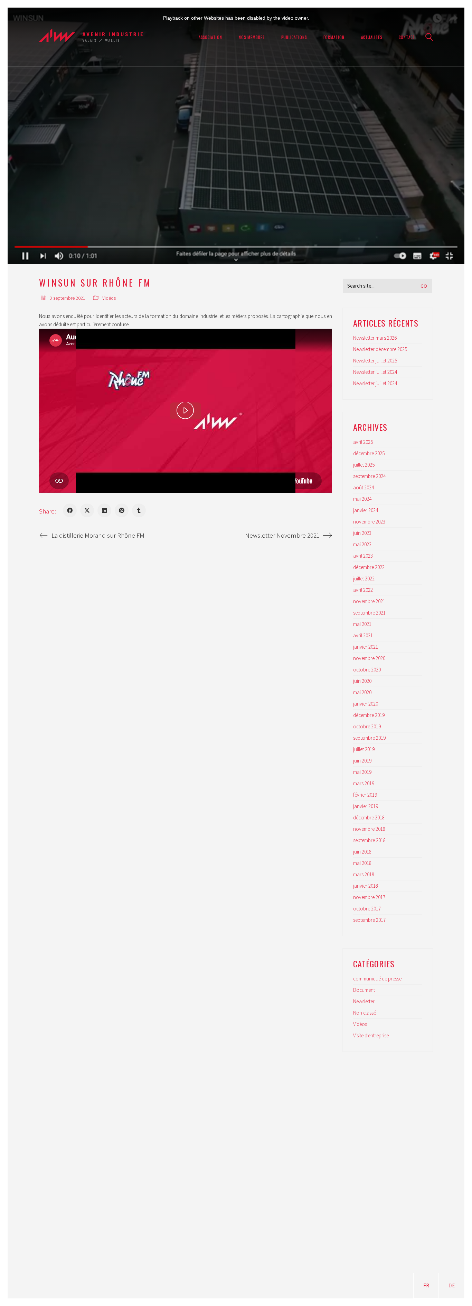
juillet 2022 (364, 578)
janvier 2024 (365, 510)
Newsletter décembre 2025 (380, 349)
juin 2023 (362, 533)
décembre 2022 (369, 567)
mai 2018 (362, 863)
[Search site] (429, 37)
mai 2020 (362, 692)
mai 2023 (362, 544)
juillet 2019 (364, 749)
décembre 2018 (369, 817)
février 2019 (365, 794)
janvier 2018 (365, 886)
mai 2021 (362, 624)
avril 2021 (363, 635)
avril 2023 (363, 555)
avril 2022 (363, 590)
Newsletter (364, 1001)
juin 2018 (362, 851)
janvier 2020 (365, 703)
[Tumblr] (139, 510)
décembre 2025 (369, 453)
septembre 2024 (369, 476)
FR (426, 1285)
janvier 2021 (365, 647)
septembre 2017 (369, 920)
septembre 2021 (369, 612)
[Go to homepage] (91, 37)
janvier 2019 (365, 806)
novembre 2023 (369, 521)
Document (364, 990)
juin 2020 (362, 681)
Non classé (364, 1012)
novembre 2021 (369, 601)
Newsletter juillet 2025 (375, 360)
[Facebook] (70, 510)
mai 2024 (362, 499)
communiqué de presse (377, 978)
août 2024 (363, 487)
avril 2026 (363, 442)
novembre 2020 (369, 658)
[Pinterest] (122, 510)
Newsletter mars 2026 (375, 338)
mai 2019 (362, 772)
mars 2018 (363, 874)
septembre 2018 (369, 840)
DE (452, 1285)
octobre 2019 (367, 726)
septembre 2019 (369, 738)
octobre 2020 (367, 669)
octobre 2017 (367, 908)
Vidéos (109, 298)
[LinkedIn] (104, 510)
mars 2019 (363, 783)
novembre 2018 (369, 829)
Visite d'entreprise (371, 1035)
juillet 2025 (364, 464)
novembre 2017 (369, 897)
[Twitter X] (87, 510)
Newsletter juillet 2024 (375, 372)
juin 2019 (362, 760)
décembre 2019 (369, 715)
